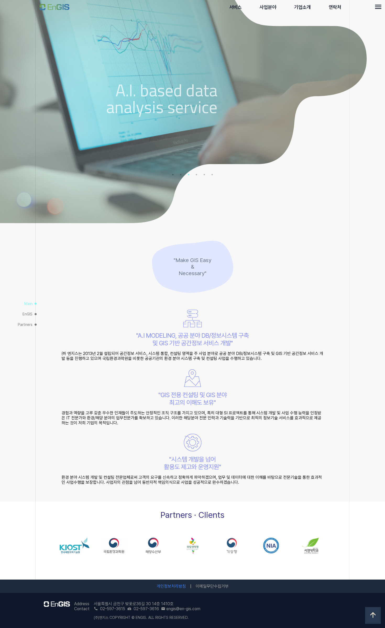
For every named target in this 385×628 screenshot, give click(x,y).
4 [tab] (196, 174)
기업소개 (302, 7)
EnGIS (30, 314)
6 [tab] (212, 174)
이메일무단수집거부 (212, 586)
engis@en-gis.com (183, 608)
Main (30, 304)
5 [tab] (204, 174)
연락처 (335, 7)
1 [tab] (172, 174)
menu (378, 7)
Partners (27, 325)
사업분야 (268, 7)
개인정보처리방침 (171, 586)
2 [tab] (180, 174)
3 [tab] (188, 174)
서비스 (235, 7)
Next (375, 112)
